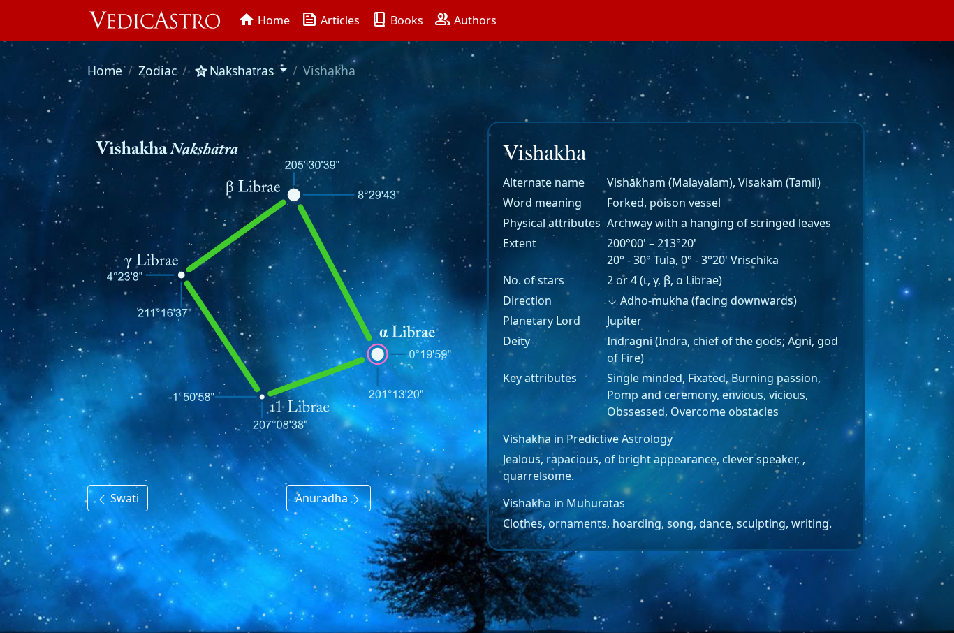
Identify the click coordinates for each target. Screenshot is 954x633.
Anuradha (323, 498)
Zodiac (157, 70)
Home (104, 70)
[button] (240, 70)
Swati (123, 498)
